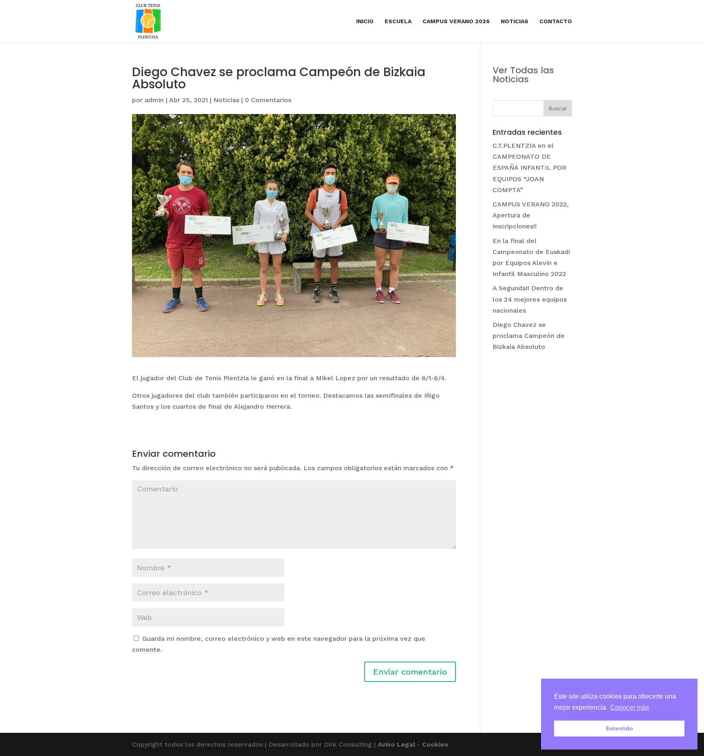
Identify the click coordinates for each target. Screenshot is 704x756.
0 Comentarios (268, 100)
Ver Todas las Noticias (523, 74)
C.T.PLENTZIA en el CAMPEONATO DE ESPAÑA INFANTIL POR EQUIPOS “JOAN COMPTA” (529, 168)
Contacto (555, 21)
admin (154, 100)
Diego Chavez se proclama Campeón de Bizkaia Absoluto (529, 336)
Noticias (514, 21)
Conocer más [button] (629, 707)
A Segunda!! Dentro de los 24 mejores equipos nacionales (530, 299)
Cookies (435, 744)
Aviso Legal (396, 744)
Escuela (398, 21)
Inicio (365, 21)
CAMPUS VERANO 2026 (456, 21)
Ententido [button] (619, 728)
